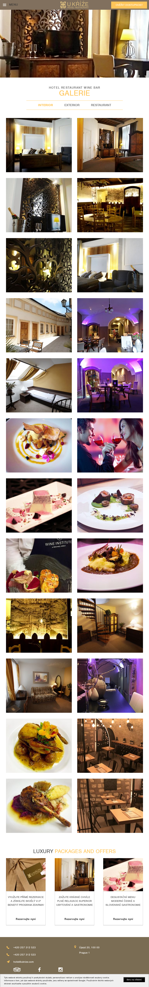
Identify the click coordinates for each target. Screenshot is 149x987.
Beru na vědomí (134, 979)
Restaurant (101, 105)
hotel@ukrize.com (23, 961)
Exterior (72, 105)
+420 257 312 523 (24, 947)
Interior (45, 105)
